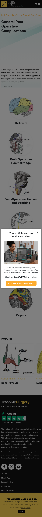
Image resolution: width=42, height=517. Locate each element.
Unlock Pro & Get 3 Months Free (21, 283)
